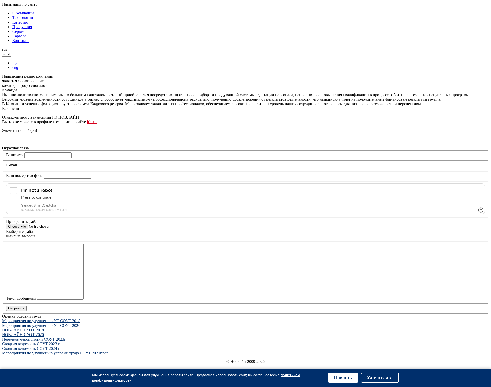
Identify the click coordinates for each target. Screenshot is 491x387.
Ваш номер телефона (24, 175)
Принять (343, 377)
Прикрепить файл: (22, 221)
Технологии (22, 17)
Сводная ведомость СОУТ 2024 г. (31, 348)
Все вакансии (14, 139)
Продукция (22, 27)
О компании (23, 13)
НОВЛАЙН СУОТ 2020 (23, 334)
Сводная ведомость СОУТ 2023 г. (31, 344)
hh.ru (92, 122)
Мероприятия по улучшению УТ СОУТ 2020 (41, 325)
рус (15, 63)
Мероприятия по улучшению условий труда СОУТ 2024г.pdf (55, 353)
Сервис (18, 31)
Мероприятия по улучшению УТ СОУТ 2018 (41, 321)
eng (15, 67)
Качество (20, 22)
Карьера (19, 36)
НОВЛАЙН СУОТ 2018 (23, 330)
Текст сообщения (21, 298)
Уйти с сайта (380, 377)
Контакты (20, 40)
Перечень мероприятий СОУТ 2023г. (34, 339)
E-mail (11, 165)
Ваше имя (14, 155)
